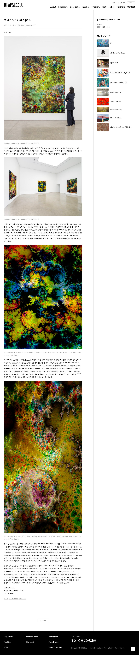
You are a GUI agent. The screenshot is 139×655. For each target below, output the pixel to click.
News (6, 647)
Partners (121, 7)
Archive (7, 642)
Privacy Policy (108, 648)
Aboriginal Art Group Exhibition (120, 127)
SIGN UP (121, 3)
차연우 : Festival (115, 102)
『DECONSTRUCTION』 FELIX (120, 73)
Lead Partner (75, 636)
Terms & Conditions (96, 648)
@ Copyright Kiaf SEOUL (79, 648)
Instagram (53, 637)
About (53, 7)
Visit (104, 7)
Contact (131, 7)
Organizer (8, 637)
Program (96, 7)
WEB (6, 598)
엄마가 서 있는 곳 (115, 118)
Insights (85, 7)
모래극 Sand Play (116, 110)
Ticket (111, 7)
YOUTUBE (22, 598)
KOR (130, 3)
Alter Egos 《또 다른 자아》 (118, 83)
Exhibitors (63, 7)
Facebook (53, 642)
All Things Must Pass (117, 53)
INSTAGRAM (13, 598)
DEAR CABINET (115, 92)
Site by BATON (120, 648)
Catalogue (75, 7)
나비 (111, 43)
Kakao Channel (55, 647)
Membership (32, 637)
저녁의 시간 (114, 63)
